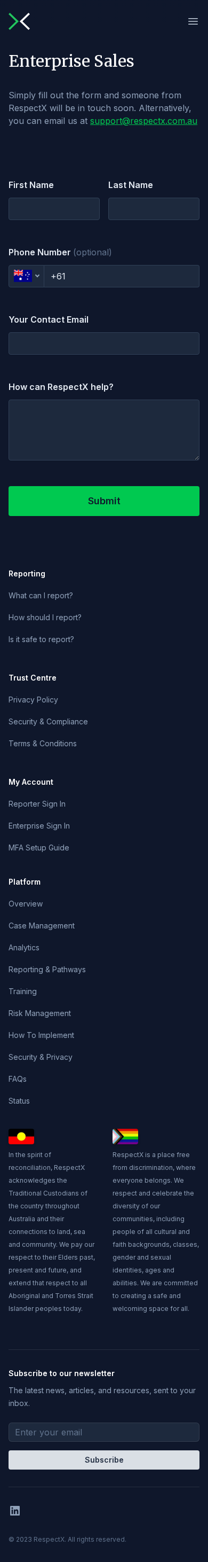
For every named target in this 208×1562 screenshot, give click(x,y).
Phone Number (60, 252)
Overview (26, 903)
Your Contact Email (49, 319)
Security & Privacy (41, 1056)
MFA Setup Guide (39, 847)
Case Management (42, 925)
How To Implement (41, 1035)
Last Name (130, 184)
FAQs (18, 1078)
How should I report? (45, 617)
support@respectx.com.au (143, 120)
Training (23, 991)
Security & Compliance (48, 721)
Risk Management (40, 1013)
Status (19, 1100)
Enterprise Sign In (39, 825)
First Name (31, 184)
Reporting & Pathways (47, 969)
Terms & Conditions (43, 743)
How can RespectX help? (61, 386)
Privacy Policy (33, 699)
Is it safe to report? (41, 639)
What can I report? (41, 595)
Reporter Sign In (37, 803)
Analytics (24, 947)
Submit (104, 500)
